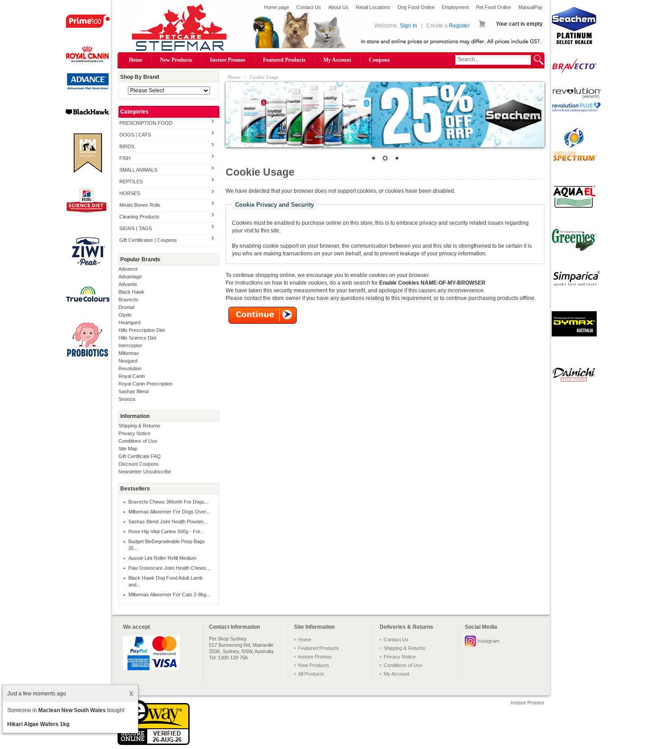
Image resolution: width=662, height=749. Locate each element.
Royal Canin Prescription (145, 383)
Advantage (130, 276)
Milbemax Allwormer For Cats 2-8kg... (169, 594)
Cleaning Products (139, 216)
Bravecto (128, 299)
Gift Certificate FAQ (139, 456)
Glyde (124, 315)
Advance (128, 269)
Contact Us (308, 7)
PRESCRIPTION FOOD (145, 123)
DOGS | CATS (135, 134)
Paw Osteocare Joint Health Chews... (169, 568)
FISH (125, 158)
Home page (276, 7)
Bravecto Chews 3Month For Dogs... (168, 501)
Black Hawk (131, 292)
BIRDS (126, 146)
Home (135, 60)
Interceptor (130, 345)
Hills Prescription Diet (141, 330)
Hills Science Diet (137, 337)
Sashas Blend (133, 391)
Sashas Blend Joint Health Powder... (167, 521)
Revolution (129, 368)
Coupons (379, 60)
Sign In (408, 26)
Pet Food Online (493, 7)
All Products (311, 673)
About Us (338, 7)
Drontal (126, 307)
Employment (455, 7)
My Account (337, 60)
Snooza (126, 399)
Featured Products (284, 60)
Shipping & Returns (139, 425)
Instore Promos (227, 60)
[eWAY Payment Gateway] (154, 743)
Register (459, 26)
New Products (176, 60)
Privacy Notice (134, 433)
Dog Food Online (416, 7)
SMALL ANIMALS (138, 169)
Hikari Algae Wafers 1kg (38, 724)
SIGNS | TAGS (135, 228)
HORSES (129, 193)
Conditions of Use (137, 441)
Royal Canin (131, 376)
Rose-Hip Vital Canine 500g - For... (166, 531)
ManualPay (530, 7)
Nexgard (127, 360)
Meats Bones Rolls (139, 205)
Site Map (127, 448)
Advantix (127, 284)
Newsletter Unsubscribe (144, 471)
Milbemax (128, 353)
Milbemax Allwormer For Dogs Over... (169, 511)
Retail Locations (373, 7)
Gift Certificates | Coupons (148, 240)
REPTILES (131, 181)
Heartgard (129, 322)
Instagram (488, 641)
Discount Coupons (138, 464)
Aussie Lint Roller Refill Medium (162, 558)
